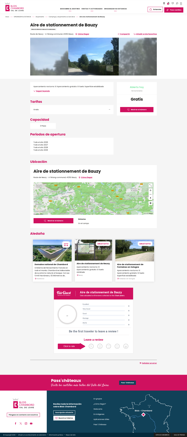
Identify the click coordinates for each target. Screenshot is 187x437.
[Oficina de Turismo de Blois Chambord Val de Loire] (14, 7)
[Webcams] (164, 3)
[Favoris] (172, 3)
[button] (177, 3)
